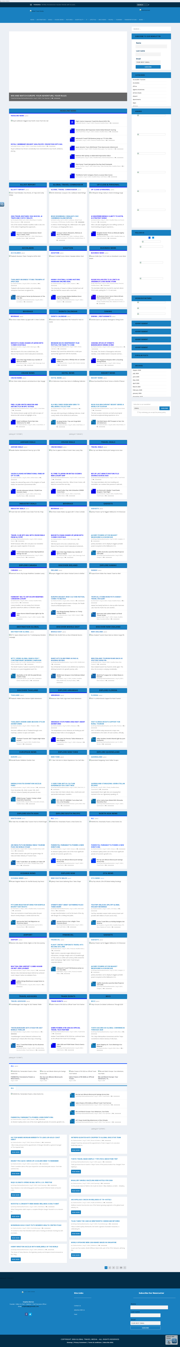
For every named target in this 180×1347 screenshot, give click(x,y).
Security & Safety (104, 619)
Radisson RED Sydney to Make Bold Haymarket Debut (93, 156)
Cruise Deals (81, 477)
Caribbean (71, 220)
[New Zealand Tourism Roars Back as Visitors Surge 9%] (108, 645)
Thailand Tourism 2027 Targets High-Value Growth (30, 739)
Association (36, 802)
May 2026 (136, 380)
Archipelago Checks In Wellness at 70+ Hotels (91, 1200)
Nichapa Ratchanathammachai (26, 300)
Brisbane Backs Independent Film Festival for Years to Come (65, 344)
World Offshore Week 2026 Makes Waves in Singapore (93, 1242)
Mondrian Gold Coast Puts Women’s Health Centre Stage (36, 1225)
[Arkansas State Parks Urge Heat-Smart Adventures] (68, 708)
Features (69, 20)
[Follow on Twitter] (30, 1314)
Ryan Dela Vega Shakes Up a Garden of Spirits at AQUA (29, 360)
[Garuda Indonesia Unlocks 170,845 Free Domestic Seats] (13, 491)
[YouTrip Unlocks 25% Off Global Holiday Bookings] (108, 891)
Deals (50, 20)
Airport (33, 970)
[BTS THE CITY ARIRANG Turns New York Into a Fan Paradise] (53, 801)
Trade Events (81, 1032)
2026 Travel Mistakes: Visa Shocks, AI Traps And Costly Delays (26, 217)
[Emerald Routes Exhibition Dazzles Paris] (28, 770)
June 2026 (136, 377)
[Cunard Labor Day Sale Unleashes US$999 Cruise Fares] (53, 491)
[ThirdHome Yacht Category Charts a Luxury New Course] (72, 176)
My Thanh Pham (81, 132)
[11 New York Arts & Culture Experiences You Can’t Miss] (68, 770)
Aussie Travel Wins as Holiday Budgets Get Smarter (111, 922)
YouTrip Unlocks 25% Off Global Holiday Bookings (105, 906)
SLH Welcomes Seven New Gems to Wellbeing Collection (65, 406)
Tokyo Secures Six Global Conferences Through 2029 (108, 1029)
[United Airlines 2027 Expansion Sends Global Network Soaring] (72, 130)
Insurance (17, 222)
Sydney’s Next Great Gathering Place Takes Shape (67, 906)
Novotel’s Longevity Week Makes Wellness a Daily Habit (35, 1204)
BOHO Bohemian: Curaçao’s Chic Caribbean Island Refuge (65, 217)
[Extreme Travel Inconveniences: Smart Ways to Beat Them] (13, 233)
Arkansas (73, 726)
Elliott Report (33, 220)
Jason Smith (61, 494)
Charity (108, 787)
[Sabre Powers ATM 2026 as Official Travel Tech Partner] (68, 1014)
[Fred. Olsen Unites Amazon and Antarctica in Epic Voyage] (28, 391)
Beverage (33, 347)
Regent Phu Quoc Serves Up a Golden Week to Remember (35, 1161)
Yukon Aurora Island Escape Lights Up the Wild (30, 614)
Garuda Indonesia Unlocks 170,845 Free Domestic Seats (29, 491)
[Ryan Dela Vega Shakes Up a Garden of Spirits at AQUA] (13, 360)
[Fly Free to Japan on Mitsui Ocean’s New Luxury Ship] (68, 460)
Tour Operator (109, 149)
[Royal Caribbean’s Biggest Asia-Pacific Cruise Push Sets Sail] (38, 130)
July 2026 (136, 373)
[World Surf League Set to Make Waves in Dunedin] (93, 676)
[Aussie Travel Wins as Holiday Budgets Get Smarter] (93, 922)
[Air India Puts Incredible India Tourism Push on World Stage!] (28, 831)
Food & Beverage (35, 1228)
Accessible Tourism (139, 79)
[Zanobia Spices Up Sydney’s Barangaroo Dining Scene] (108, 329)
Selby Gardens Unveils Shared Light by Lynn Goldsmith (111, 739)
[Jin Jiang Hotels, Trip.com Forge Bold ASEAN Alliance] (53, 422)
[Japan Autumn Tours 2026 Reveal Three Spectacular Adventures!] (72, 148)
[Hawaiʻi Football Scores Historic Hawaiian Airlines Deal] (68, 266)
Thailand (33, 726)
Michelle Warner (81, 123)
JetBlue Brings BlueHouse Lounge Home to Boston (30, 982)
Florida (119, 726)
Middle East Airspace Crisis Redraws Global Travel (71, 676)
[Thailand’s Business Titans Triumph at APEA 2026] (28, 266)
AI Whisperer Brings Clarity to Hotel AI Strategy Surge (107, 217)
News (32, 20)
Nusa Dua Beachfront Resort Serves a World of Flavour (107, 406)
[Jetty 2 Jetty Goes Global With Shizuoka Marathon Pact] (93, 801)
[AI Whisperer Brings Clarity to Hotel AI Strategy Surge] (108, 202)
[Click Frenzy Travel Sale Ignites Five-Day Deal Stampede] (72, 165)
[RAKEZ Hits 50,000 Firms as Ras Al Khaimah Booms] (68, 645)
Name (138, 43)
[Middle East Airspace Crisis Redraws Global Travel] (53, 676)
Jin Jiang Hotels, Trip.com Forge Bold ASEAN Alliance (69, 422)
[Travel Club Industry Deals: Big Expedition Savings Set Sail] (13, 552)
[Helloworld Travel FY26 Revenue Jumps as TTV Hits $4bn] (72, 139)
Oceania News (41, 908)
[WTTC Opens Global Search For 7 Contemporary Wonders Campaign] (28, 645)
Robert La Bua (56, 220)
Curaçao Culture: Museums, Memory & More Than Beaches (69, 233)
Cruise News (33, 146)
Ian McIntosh (101, 494)
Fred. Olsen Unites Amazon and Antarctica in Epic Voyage (24, 406)
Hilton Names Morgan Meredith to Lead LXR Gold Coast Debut (35, 1138)
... (117, 1268)
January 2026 (137, 393)
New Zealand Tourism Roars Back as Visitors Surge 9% (107, 659)
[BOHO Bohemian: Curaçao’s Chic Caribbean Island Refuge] (68, 202)
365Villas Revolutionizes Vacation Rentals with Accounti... (58, 5)
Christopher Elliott (17, 220)
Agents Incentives (138, 89)
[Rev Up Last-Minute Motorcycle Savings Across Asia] (108, 460)
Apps (134, 103)
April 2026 (136, 383)
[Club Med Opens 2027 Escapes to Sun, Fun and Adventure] (93, 422)
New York (80, 787)
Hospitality (79, 20)
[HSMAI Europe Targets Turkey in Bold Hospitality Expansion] (13, 799)
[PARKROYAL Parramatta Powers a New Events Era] (68, 831)
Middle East (81, 662)
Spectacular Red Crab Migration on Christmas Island (28, 922)
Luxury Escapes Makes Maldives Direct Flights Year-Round (69, 297)
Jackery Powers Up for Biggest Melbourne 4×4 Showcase (104, 536)
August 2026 (137, 370)
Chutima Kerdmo (21, 98)
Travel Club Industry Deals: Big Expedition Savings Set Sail (30, 552)
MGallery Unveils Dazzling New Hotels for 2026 (92, 1180)
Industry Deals (20, 557)
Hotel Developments (107, 157)
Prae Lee (20, 742)
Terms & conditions (95, 1342)
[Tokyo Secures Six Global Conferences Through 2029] (108, 1014)
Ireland (72, 601)
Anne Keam (96, 601)
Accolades (33, 283)
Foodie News (59, 20)
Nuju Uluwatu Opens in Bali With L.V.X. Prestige (31, 1182)
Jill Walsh (79, 140)
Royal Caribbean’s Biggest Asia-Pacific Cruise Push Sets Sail (37, 144)
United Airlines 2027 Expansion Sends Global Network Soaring (96, 130)
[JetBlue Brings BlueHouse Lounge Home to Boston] (13, 982)
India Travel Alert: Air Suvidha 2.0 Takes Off (30, 862)
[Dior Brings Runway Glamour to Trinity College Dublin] (53, 612)
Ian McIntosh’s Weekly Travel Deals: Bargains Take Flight (108, 491)
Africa (135, 86)
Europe (99, 301)
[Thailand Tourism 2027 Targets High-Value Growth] (13, 739)
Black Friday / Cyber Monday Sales (102, 166)
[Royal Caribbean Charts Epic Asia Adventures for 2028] (13, 422)
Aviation (97, 132)
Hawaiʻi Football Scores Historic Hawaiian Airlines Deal (65, 281)
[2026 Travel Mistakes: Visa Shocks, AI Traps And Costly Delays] (28, 202)
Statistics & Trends (117, 301)
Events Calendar (80, 363)
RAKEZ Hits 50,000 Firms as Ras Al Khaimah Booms (65, 659)
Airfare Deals (34, 477)
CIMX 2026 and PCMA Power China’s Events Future (70, 1045)
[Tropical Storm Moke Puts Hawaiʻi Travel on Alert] (108, 583)
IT (86, 20)
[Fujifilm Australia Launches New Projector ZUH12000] (93, 552)
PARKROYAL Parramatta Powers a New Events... (23, 1078)
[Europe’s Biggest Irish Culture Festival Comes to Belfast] (68, 583)
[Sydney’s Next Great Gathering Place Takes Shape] (68, 891)
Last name (140, 51)
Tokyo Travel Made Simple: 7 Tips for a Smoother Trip (94, 1159)
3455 (121, 1269)
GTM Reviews (61, 222)
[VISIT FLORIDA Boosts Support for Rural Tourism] (108, 708)
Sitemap (70, 1342)
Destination (41, 20)
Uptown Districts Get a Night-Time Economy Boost (68, 922)
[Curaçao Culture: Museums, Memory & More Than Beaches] (53, 233)
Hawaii (110, 601)
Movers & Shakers (35, 1142)
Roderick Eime (96, 220)
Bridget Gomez (16, 146)
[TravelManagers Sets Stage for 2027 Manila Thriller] (28, 1014)
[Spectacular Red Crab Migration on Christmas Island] (13, 922)
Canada (31, 600)
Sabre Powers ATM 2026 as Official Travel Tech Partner (65, 1029)
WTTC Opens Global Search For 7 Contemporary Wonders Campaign (26, 659)
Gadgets (120, 539)
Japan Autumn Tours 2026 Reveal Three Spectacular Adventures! (97, 147)
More (141, 20)
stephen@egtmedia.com (30, 1306)
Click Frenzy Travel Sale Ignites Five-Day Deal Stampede (94, 164)
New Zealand (100, 680)
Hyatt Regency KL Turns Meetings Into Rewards (109, 1045)
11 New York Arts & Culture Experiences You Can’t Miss (63, 785)
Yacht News (103, 177)
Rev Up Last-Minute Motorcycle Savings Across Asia (105, 475)
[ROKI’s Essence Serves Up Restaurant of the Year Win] (13, 297)
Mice (111, 301)
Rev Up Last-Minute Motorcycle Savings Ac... (51, 1078)
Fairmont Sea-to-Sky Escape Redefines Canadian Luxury (27, 598)
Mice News (102, 20)
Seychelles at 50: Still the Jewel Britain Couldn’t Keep (28, 676)
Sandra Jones (80, 157)
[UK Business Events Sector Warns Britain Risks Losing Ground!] (93, 297)
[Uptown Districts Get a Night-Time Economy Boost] (53, 922)
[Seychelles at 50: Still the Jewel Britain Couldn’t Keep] (13, 676)
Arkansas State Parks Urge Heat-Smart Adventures (68, 723)
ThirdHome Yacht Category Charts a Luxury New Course (94, 175)
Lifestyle (93, 20)
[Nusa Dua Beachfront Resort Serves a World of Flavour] (108, 391)
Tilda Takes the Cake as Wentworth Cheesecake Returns (95, 1221)
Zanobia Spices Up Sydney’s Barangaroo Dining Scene (102, 344)
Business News (114, 283)
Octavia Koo (80, 149)
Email (138, 59)
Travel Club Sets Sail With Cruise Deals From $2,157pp (28, 536)
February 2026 (137, 390)
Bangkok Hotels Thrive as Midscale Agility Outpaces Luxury (110, 233)
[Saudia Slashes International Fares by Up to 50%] (28, 460)
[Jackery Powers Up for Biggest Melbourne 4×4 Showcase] (108, 521)
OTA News (114, 909)
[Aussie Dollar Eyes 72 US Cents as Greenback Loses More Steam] (108, 266)
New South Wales (61, 927)
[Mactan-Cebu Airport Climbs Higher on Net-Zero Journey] (28, 953)
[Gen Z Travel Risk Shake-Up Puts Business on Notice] (13, 1045)
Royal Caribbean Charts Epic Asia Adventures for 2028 (27, 422)
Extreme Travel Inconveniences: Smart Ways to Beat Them (29, 233)
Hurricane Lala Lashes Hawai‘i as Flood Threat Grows (109, 614)
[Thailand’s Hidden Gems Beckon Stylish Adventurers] (28, 708)
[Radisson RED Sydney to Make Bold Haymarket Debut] (72, 156)
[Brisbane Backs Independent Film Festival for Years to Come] (68, 329)
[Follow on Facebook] (26, 1314)
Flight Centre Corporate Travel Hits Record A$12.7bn (93, 121)
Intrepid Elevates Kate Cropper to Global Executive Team (96, 1137)
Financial (97, 123)
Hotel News (74, 408)
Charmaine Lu (16, 908)
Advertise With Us (79, 1310)
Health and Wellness (96, 1202)
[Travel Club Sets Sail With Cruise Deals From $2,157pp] (28, 521)
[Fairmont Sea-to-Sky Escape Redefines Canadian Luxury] (28, 583)
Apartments (137, 99)
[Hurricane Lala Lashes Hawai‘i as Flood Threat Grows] (93, 614)
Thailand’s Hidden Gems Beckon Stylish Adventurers (28, 723)
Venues (37, 98)
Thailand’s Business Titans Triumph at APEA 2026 (28, 281)
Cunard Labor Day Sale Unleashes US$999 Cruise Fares (70, 491)
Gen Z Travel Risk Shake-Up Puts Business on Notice (30, 1045)
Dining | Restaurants (116, 347)
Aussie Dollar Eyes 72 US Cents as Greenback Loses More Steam (105, 281)
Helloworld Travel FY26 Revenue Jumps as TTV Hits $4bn (94, 138)
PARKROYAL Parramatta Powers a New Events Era (37, 95)
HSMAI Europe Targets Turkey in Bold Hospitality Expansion (28, 799)
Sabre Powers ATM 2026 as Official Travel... (81, 1078)
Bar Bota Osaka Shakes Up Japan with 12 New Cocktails (27, 344)
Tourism (119, 20)
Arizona (135, 106)
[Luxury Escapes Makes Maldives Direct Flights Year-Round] (53, 297)
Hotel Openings (42, 1185)
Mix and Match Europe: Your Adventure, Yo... (108, 1078)
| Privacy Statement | (80, 1342)
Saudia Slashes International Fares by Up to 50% (28, 475)
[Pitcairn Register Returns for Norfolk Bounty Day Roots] (28, 891)
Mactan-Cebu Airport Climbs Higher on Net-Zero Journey (26, 967)
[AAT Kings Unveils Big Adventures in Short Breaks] (72, 1121)
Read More (16, 1152)
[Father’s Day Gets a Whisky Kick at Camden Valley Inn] (53, 360)
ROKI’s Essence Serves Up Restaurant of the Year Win (30, 297)
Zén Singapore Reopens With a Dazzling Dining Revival (110, 360)
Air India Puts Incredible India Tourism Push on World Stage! (28, 846)
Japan (102, 149)
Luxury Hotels (14, 603)
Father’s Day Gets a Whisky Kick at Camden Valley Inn (71, 360)
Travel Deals (121, 477)
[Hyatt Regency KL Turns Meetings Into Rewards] (93, 1045)
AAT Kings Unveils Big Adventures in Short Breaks (92, 1120)
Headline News (41, 146)
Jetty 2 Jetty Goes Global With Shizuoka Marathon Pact (110, 801)
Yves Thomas (80, 166)
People (110, 20)
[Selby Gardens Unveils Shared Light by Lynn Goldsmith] (93, 739)
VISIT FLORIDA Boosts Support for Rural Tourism (105, 723)
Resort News (121, 408)
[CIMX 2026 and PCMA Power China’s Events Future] (53, 1045)
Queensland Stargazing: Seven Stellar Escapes (108, 785)
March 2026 (136, 387)
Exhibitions (41, 1249)
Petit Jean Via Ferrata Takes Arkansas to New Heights (70, 739)
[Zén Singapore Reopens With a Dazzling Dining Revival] (93, 360)
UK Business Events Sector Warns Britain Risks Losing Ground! (110, 297)
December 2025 (138, 396)
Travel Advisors (35, 1032)
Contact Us (77, 1306)
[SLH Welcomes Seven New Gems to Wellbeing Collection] (68, 391)
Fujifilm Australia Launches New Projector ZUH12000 (110, 552)
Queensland (94, 789)
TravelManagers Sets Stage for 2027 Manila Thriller (26, 1029)
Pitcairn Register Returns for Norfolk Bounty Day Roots (28, 906)
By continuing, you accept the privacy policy (152, 412)
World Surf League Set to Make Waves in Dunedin (110, 676)
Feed (75, 1314)
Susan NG (20, 863)
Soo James (80, 177)
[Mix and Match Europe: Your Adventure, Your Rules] (111, 1072)
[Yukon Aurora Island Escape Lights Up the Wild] (13, 614)
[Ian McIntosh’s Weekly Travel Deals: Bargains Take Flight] (93, 491)
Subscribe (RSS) (108, 1342)
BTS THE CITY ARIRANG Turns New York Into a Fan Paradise (69, 801)
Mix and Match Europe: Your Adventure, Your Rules (92, 1111)
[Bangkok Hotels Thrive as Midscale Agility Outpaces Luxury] (93, 233)
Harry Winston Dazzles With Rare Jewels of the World (34, 1247)
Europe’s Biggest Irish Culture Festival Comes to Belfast (68, 598)
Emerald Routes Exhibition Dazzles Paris (26, 785)
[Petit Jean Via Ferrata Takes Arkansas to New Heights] (53, 739)
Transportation (130, 20)
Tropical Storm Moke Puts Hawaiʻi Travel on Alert (106, 598)
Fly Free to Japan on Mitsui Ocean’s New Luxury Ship (66, 475)
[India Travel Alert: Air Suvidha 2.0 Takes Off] (13, 862)
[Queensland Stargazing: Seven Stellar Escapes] (108, 770)
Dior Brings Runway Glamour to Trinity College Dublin (69, 612)
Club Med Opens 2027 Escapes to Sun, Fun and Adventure (110, 422)
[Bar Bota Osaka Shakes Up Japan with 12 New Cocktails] (28, 329)
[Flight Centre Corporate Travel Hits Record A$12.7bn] (72, 122)
